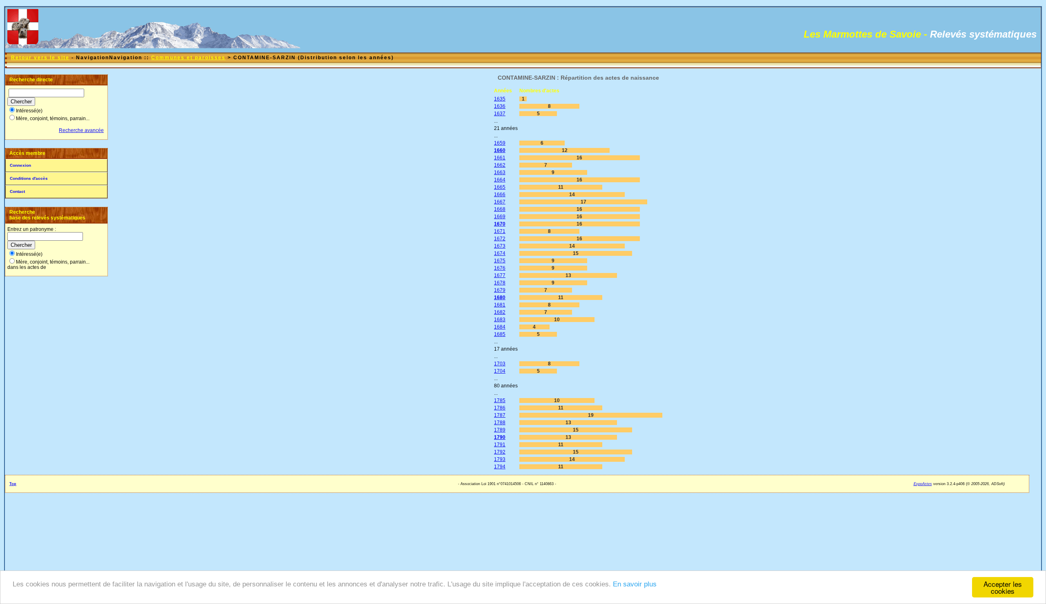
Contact (17, 191)
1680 (499, 297)
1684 (499, 327)
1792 (499, 452)
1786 (499, 408)
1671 (499, 231)
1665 (499, 187)
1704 (499, 371)
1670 (499, 224)
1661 (499, 158)
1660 (499, 150)
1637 (499, 113)
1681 (499, 305)
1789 (499, 430)
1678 (499, 283)
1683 (499, 319)
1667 (499, 202)
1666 (499, 194)
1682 (499, 312)
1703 (499, 364)
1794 (499, 467)
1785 (499, 400)
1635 (499, 99)
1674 (499, 253)
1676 (499, 268)
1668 (499, 209)
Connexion (20, 165)
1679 (499, 290)
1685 (499, 334)
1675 (499, 261)
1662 (499, 165)
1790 (499, 437)
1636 (499, 106)
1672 (499, 239)
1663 (499, 172)
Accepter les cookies (1002, 587)
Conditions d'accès (29, 178)
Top (12, 484)
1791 (499, 444)
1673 (499, 246)
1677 (499, 275)
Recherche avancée (81, 130)
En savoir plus (635, 584)
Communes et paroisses (188, 57)
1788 (499, 422)
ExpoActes (923, 484)
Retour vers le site (40, 57)
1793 (499, 459)
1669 (499, 216)
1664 (499, 180)
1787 (499, 415)
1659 (499, 143)
